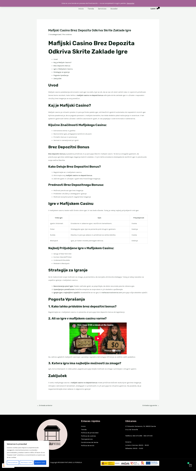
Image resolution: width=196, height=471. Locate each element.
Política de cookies (88, 436)
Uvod (55, 59)
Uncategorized (55, 34)
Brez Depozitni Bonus (61, 66)
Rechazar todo (26, 462)
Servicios (102, 9)
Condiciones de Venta (89, 442)
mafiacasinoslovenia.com (111, 292)
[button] (190, 465)
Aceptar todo (40, 462)
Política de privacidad (89, 433)
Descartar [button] (130, 3)
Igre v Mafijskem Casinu (63, 69)
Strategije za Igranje (61, 72)
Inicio (81, 9)
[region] (26, 454)
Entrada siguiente (151, 405)
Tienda (91, 9)
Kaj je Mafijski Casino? (62, 62)
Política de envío (87, 445)
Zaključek (57, 78)
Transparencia (87, 439)
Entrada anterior (44, 405)
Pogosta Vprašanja (60, 75)
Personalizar (13, 462)
